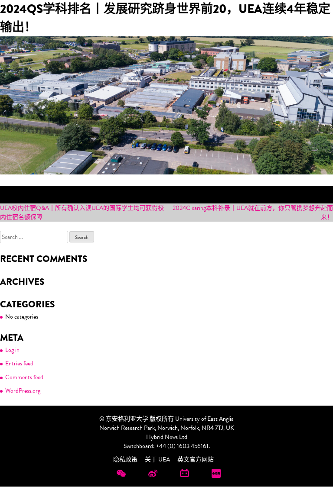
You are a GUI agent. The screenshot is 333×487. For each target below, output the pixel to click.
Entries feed (19, 363)
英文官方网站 (195, 459)
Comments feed (24, 377)
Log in (12, 350)
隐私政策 (125, 459)
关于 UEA (157, 459)
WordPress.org (22, 390)
